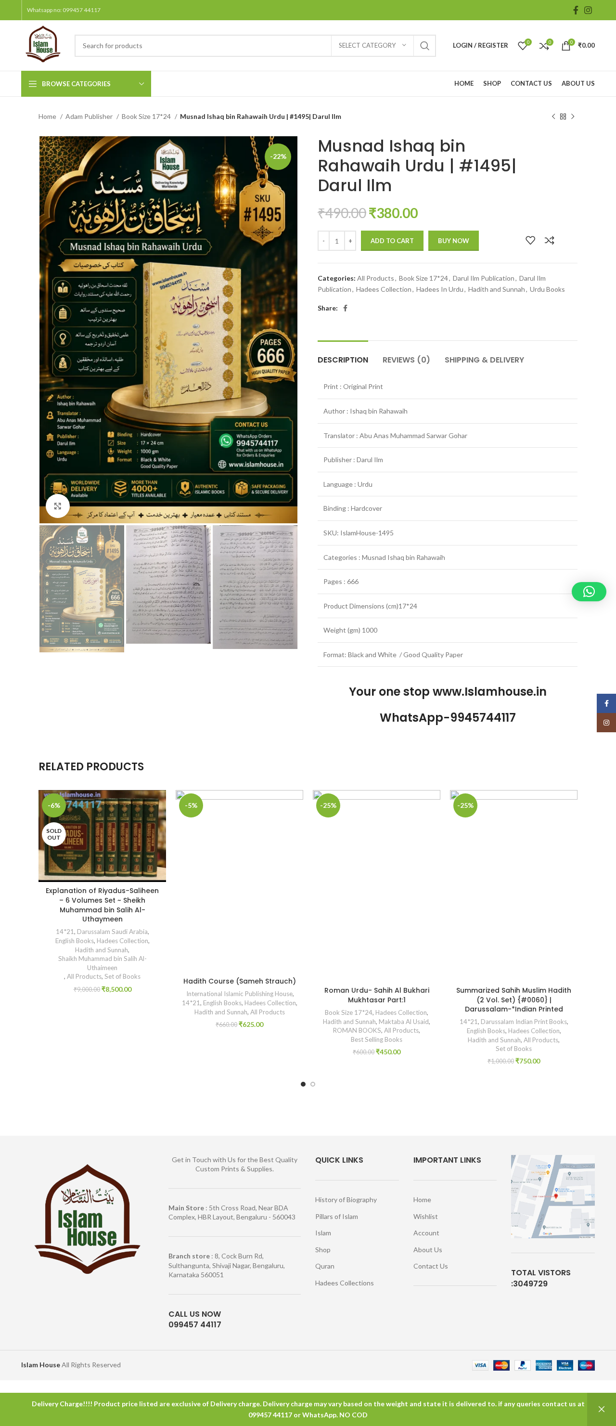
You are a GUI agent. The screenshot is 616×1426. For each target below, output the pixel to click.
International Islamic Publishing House (239, 994)
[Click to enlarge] (58, 506)
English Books (74, 941)
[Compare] (549, 240)
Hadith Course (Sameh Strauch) (239, 981)
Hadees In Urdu (439, 289)
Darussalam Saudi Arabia (112, 931)
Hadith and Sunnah (496, 289)
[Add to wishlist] (530, 240)
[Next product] (573, 117)
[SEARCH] (425, 46)
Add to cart (392, 241)
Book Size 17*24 (147, 116)
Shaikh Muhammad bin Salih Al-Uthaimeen (102, 963)
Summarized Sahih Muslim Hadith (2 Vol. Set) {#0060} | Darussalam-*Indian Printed (513, 999)
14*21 (65, 931)
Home (48, 116)
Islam (323, 1233)
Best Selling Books (376, 1039)
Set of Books (122, 976)
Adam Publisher (89, 116)
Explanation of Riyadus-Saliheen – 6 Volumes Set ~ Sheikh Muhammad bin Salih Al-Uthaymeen (102, 905)
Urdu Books (547, 289)
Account (426, 1233)
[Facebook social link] (575, 10)
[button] (589, 591)
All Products (375, 278)
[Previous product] (553, 117)
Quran (324, 1266)
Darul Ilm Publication (483, 278)
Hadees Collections (344, 1283)
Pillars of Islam (336, 1216)
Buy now (453, 241)
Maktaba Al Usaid (404, 1021)
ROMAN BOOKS (357, 1030)
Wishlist (425, 1216)
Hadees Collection (383, 289)
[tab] (343, 355)
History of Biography (346, 1199)
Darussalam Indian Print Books (524, 1021)
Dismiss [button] (601, 1409)
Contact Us (430, 1266)
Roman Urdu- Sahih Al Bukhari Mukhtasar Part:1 (376, 995)
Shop (323, 1249)
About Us (427, 1249)
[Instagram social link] (588, 10)
